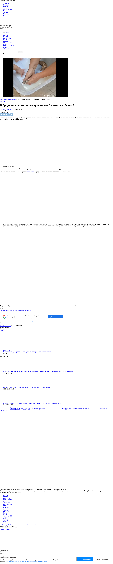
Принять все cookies (85, 559)
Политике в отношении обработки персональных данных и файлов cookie (26, 561)
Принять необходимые (102, 559)
